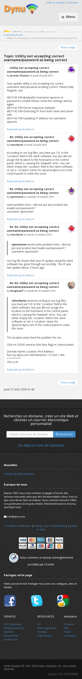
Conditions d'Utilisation (18, 526)
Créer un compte (55, 2)
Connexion (72, 2)
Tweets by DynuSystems (19, 474)
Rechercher (65, 434)
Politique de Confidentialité (49, 526)
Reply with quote (16, 129)
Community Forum (13, 35)
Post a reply (68, 47)
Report (30, 129)
